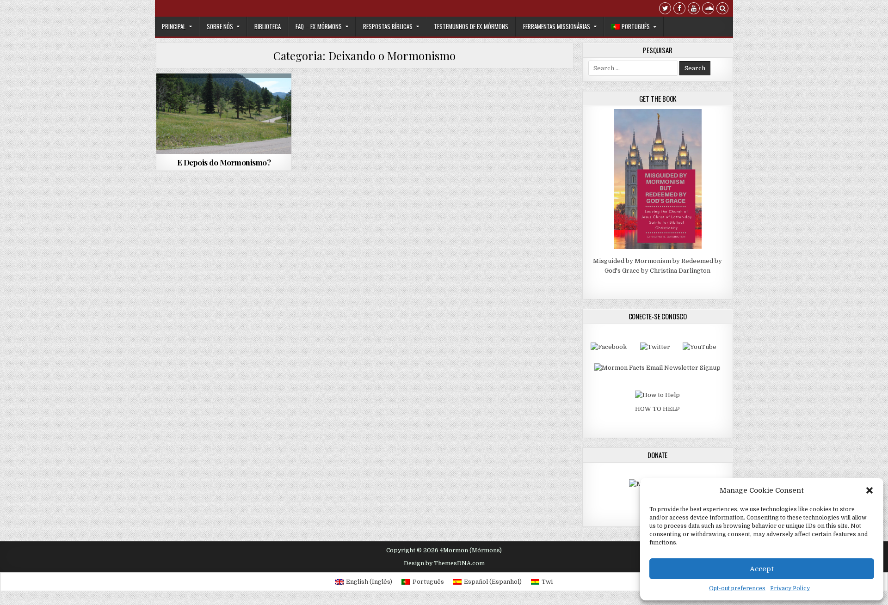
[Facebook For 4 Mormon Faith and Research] (609, 346)
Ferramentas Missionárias (556, 26)
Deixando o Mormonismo (222, 96)
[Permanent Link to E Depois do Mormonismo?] (223, 113)
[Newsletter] (657, 367)
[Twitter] (665, 9)
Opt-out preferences (737, 588)
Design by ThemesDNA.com (444, 563)
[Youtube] (694, 9)
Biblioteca (267, 26)
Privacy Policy (790, 588)
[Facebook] (679, 9)
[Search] (722, 9)
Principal (173, 26)
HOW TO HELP (657, 408)
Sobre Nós (220, 26)
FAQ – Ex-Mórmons (319, 26)
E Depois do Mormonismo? (224, 162)
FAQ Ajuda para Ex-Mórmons (224, 106)
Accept (762, 569)
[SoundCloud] (708, 9)
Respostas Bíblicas (388, 26)
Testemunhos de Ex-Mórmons (471, 26)
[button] (869, 490)
